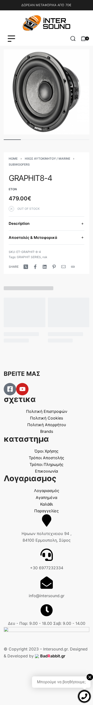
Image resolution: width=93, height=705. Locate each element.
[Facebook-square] (10, 389)
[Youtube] (22, 389)
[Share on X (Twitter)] (26, 267)
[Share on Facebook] (35, 267)
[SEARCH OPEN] (73, 38)
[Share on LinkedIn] (44, 267)
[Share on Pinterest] (54, 267)
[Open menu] (11, 38)
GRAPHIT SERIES (29, 257)
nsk (44, 257)
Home (13, 158)
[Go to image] (12, 139)
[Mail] (63, 267)
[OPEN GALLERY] (46, 91)
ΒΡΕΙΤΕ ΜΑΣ (22, 373)
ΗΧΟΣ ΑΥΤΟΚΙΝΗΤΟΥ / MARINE (47, 158)
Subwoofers (19, 164)
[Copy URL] (73, 267)
